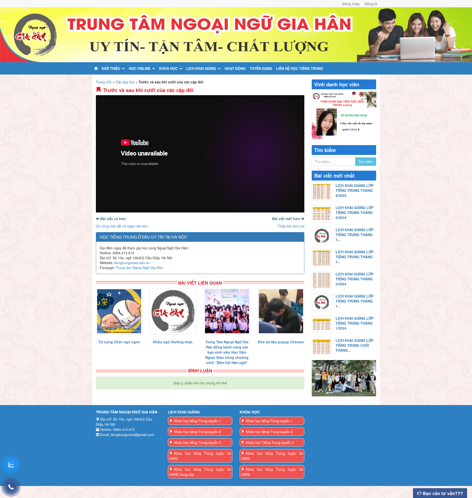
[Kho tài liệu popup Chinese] (281, 311)
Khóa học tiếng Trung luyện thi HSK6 (272, 472)
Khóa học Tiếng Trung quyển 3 (270, 442)
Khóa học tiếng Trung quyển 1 (197, 420)
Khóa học (168, 68)
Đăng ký (371, 3)
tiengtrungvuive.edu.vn (132, 262)
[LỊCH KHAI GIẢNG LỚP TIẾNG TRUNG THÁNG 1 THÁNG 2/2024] (322, 302)
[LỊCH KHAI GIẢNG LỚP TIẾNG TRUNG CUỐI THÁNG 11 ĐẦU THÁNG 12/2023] (322, 346)
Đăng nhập (351, 3)
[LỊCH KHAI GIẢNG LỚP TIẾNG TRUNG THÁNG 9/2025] (322, 191)
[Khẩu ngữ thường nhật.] (173, 311)
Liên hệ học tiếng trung (299, 68)
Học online (139, 68)
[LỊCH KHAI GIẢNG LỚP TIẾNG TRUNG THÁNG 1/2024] (322, 324)
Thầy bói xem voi (291, 226)
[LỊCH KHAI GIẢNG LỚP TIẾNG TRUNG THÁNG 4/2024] (322, 213)
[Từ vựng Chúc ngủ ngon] (119, 311)
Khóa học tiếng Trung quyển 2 (197, 431)
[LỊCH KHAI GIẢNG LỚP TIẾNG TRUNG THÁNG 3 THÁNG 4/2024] (322, 235)
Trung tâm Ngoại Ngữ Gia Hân (139, 267)
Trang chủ (104, 81)
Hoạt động (235, 68)
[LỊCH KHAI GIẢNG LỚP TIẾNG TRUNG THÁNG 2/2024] (322, 280)
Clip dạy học (125, 81)
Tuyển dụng (261, 68)
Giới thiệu (111, 68)
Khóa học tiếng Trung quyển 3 (197, 442)
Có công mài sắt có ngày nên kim (122, 226)
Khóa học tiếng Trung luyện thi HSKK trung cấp (200, 472)
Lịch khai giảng (201, 68)
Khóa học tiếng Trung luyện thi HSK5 (200, 456)
